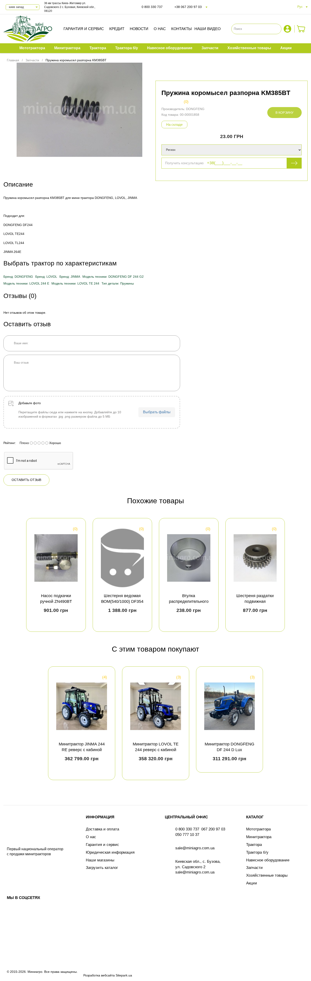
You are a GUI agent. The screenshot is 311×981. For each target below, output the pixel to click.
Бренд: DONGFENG (18, 276)
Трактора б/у (257, 852)
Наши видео (207, 29)
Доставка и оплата (102, 829)
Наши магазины (100, 860)
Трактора (254, 844)
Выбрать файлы (157, 412)
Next (300, 575)
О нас (160, 29)
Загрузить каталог (102, 867)
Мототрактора (258, 829)
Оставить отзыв (26, 480)
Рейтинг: (9, 443)
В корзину (284, 112)
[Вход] (288, 29)
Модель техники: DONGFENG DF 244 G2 (113, 276)
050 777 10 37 (187, 834)
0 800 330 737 (152, 7)
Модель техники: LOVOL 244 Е (26, 283)
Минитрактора (258, 837)
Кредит (116, 29)
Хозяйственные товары (267, 875)
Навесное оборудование (267, 860)
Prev (11, 575)
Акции (251, 883)
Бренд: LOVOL (46, 276)
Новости (139, 29)
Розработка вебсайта (99, 975)
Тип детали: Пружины (118, 283)
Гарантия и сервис (84, 29)
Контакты (181, 29)
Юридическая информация (110, 852)
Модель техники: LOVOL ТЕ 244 (75, 283)
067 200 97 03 (213, 829)
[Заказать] (301, 29)
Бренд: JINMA (69, 276)
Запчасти (254, 867)
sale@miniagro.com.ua (194, 848)
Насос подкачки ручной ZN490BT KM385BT (56, 601)
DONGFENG (195, 109)
